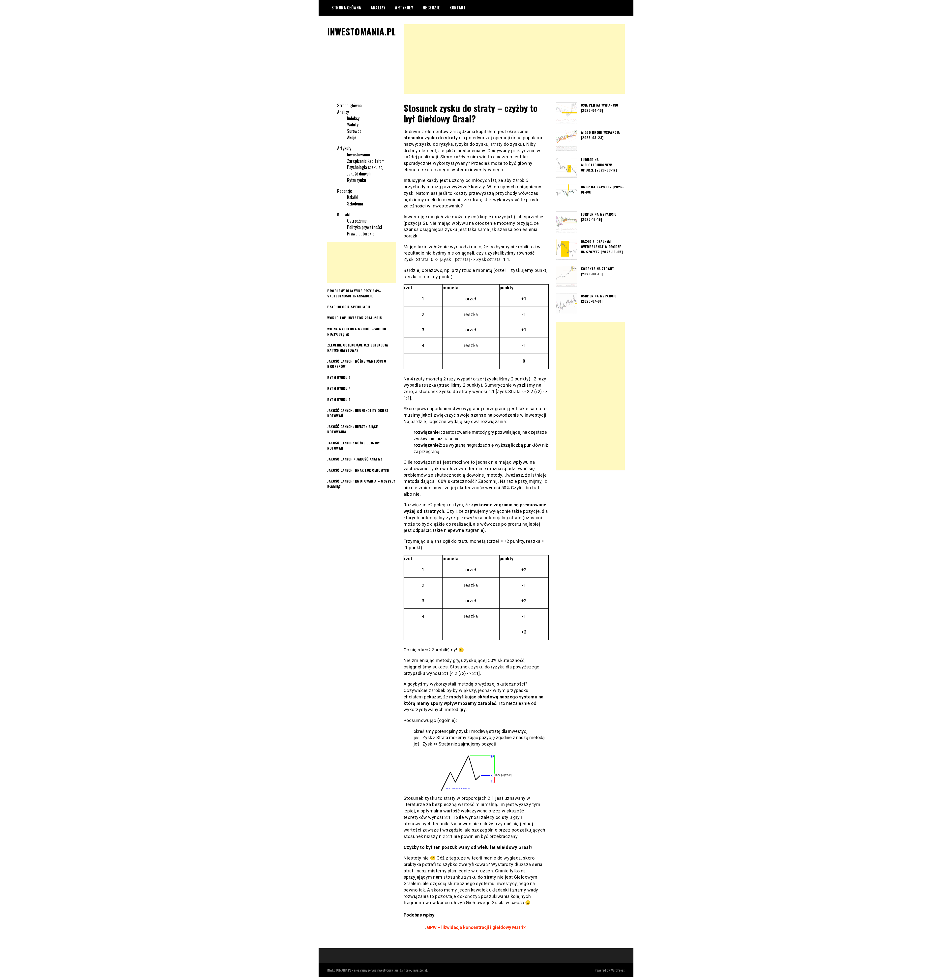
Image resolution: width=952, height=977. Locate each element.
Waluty (352, 124)
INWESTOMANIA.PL (361, 31)
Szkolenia (355, 203)
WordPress (617, 970)
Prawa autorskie (360, 233)
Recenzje (431, 8)
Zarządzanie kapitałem (366, 161)
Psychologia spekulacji (366, 167)
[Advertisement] (514, 59)
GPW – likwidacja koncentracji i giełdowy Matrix (476, 927)
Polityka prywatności (364, 227)
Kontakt (457, 8)
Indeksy (353, 118)
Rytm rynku (356, 180)
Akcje (351, 137)
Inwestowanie (358, 154)
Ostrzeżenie (357, 220)
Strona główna (346, 8)
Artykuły (404, 8)
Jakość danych (359, 173)
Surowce (354, 131)
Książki (352, 197)
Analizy (378, 8)
